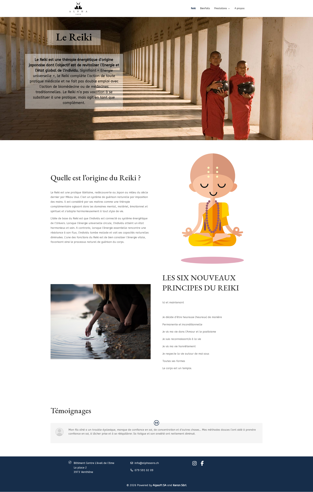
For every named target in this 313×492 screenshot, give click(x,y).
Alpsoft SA (159, 485)
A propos (240, 8)
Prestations (220, 8)
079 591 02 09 (144, 470)
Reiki (193, 8)
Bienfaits (205, 8)
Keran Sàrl (179, 485)
